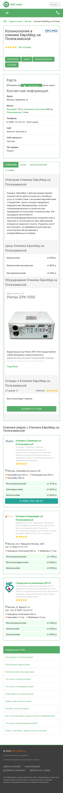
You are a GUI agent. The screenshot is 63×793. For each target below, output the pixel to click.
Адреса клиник (12, 766)
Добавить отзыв (31, 408)
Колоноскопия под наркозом (19, 672)
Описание (11, 164)
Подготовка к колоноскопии (19, 694)
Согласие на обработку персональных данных (21, 760)
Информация (32, 766)
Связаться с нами (39, 770)
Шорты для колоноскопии (18, 701)
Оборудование (43, 59)
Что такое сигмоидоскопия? (19, 686)
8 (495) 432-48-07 (31, 500)
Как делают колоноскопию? (19, 657)
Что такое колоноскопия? (18, 679)
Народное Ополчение (35, 109)
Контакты (12, 59)
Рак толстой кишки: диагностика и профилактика (30, 716)
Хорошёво (12, 109)
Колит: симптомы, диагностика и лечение (26, 730)
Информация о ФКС (15, 650)
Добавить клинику (14, 770)
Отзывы (11, 65)
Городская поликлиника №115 (33, 583)
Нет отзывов (24, 47)
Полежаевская (14, 112)
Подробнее (12, 366)
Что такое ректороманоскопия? (21, 723)
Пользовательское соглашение (15, 755)
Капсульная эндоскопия (17, 664)
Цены (27, 59)
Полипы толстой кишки (17, 708)
